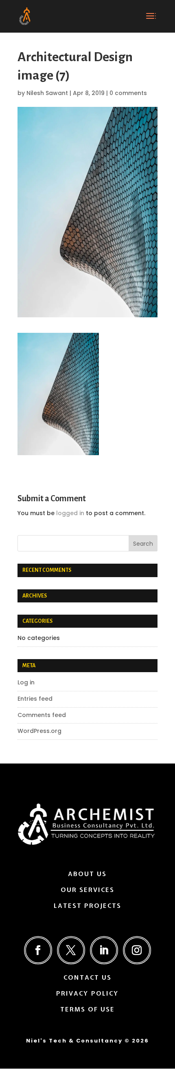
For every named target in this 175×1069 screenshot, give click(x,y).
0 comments (128, 93)
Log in (26, 682)
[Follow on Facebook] (38, 950)
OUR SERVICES (87, 890)
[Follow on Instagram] (137, 950)
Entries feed (35, 699)
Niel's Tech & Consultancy (74, 1041)
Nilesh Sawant (47, 93)
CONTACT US (87, 978)
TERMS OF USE (87, 1009)
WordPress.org (39, 731)
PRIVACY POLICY (87, 993)
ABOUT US (87, 874)
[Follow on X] (71, 950)
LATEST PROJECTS (87, 906)
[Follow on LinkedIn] (104, 950)
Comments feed (42, 715)
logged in (70, 513)
